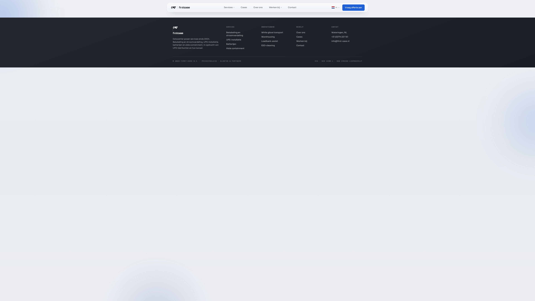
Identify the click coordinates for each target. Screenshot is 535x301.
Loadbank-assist (269, 41)
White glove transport (272, 32)
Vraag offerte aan (353, 7)
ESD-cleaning (268, 45)
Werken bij (301, 41)
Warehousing (268, 37)
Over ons (258, 7)
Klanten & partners (230, 61)
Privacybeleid (209, 61)
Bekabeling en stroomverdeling (234, 34)
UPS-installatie (233, 39)
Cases (244, 7)
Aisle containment (235, 48)
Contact (292, 7)
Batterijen (231, 44)
